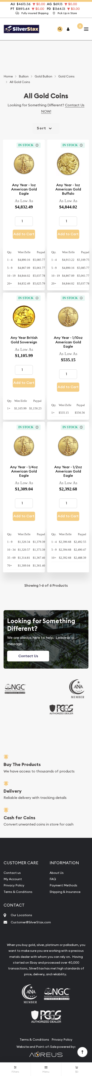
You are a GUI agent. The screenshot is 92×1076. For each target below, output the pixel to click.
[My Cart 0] (77, 29)
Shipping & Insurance (65, 892)
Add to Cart (23, 234)
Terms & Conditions (18, 892)
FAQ (53, 879)
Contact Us (28, 656)
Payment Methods (63, 885)
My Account (13, 879)
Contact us (12, 873)
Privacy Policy (14, 885)
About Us (57, 873)
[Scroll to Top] (82, 1052)
